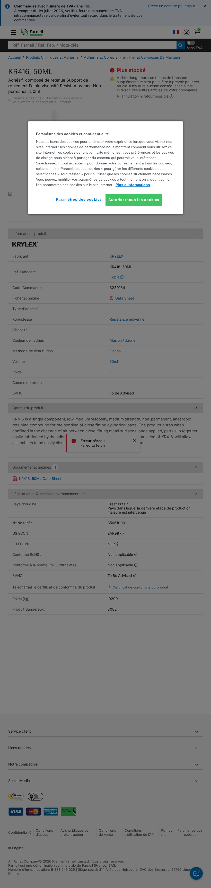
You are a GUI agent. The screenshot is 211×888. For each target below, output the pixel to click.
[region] (105, 167)
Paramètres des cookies (79, 199)
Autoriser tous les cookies (133, 200)
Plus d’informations (133, 185)
